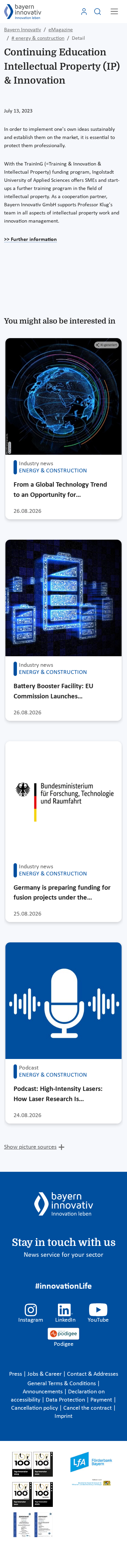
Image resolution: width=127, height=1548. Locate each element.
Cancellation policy (35, 1408)
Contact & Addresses (92, 1374)
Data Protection (66, 1400)
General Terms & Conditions (62, 1383)
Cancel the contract (88, 1408)
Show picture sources (30, 1147)
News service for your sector (63, 1255)
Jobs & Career (45, 1374)
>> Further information (30, 239)
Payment (101, 1400)
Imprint (63, 1416)
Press (16, 1374)
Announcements (43, 1392)
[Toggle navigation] (114, 11)
